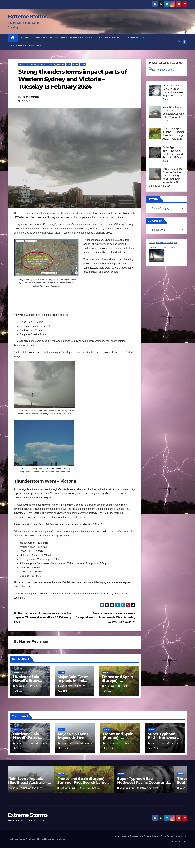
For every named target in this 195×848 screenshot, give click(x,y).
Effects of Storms (27, 64)
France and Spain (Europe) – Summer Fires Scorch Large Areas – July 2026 (35, 782)
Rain (68, 64)
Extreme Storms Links (26, 45)
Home (24, 37)
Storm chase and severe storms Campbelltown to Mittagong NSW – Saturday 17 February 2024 (105, 617)
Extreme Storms (27, 16)
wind (83, 64)
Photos (60, 64)
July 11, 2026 (158, 743)
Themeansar (60, 839)
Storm (75, 64)
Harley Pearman (30, 96)
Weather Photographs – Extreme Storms (63, 37)
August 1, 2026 (114, 743)
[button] (179, 41)
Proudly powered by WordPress (22, 839)
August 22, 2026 (25, 743)
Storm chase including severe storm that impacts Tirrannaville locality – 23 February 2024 (43, 617)
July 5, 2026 (140, 788)
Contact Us (137, 37)
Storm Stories (109, 37)
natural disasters (46, 64)
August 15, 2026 (70, 743)
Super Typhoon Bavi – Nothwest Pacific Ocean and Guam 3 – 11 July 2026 (96, 782)
